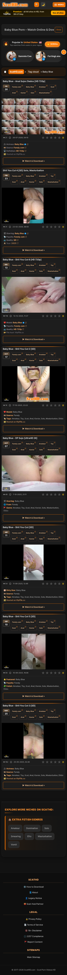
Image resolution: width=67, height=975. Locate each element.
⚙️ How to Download (34, 887)
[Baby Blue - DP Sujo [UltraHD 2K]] (33, 473)
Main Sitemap (33, 957)
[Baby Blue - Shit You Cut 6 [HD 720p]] (33, 295)
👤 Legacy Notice (33, 898)
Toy (52, 176)
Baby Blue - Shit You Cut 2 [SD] (19, 349)
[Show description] (9, 137)
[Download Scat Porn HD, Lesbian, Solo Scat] (15, 4)
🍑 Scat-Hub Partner (33, 904)
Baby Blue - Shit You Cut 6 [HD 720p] (22, 259)
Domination (32, 828)
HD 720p (20, 151)
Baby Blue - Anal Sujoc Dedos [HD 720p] (24, 81)
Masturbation (44, 93)
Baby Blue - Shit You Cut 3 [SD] (19, 705)
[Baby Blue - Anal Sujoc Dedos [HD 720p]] (33, 116)
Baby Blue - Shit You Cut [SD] (18, 527)
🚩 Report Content (33, 942)
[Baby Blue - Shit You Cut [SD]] (33, 562)
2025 (13, 243)
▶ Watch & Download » (33, 161)
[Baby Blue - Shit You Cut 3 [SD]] (33, 741)
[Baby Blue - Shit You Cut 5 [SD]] (33, 652)
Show (58, 30)
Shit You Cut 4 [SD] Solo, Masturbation (23, 170)
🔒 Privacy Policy (33, 919)
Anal (14, 93)
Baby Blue (30, 87)
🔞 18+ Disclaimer (33, 930)
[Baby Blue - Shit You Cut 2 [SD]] (33, 384)
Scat (52, 87)
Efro (29, 836)
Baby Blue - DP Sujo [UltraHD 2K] (20, 438)
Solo (32, 93)
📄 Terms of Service (33, 924)
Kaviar (23, 93)
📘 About (33, 892)
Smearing (16, 836)
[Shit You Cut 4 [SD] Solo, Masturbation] (33, 205)
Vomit (14, 844)
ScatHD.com (16, 71)
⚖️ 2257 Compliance (33, 936)
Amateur (42, 87)
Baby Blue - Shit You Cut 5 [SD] (19, 616)
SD (15, 240)
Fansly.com (16, 87)
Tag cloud (33, 71)
